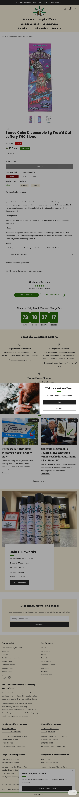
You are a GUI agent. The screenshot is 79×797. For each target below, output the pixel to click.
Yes (59, 402)
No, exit (59, 408)
